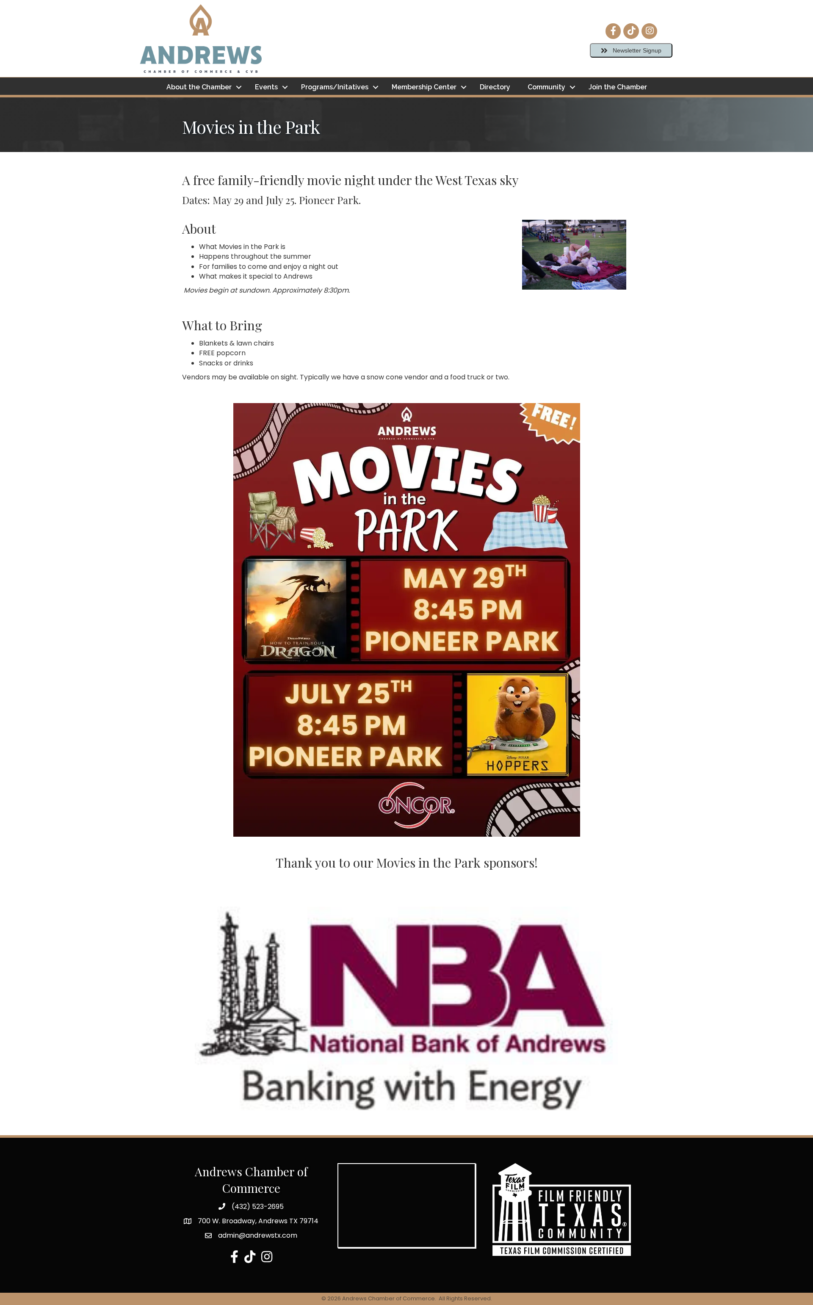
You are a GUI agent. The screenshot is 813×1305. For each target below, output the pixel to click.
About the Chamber (199, 87)
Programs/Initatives (334, 87)
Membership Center (424, 87)
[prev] (203, 1024)
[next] (610, 1024)
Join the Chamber (618, 87)
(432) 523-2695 (258, 1206)
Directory (495, 87)
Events (266, 87)
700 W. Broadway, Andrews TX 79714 (258, 1221)
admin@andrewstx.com (257, 1235)
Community (546, 87)
